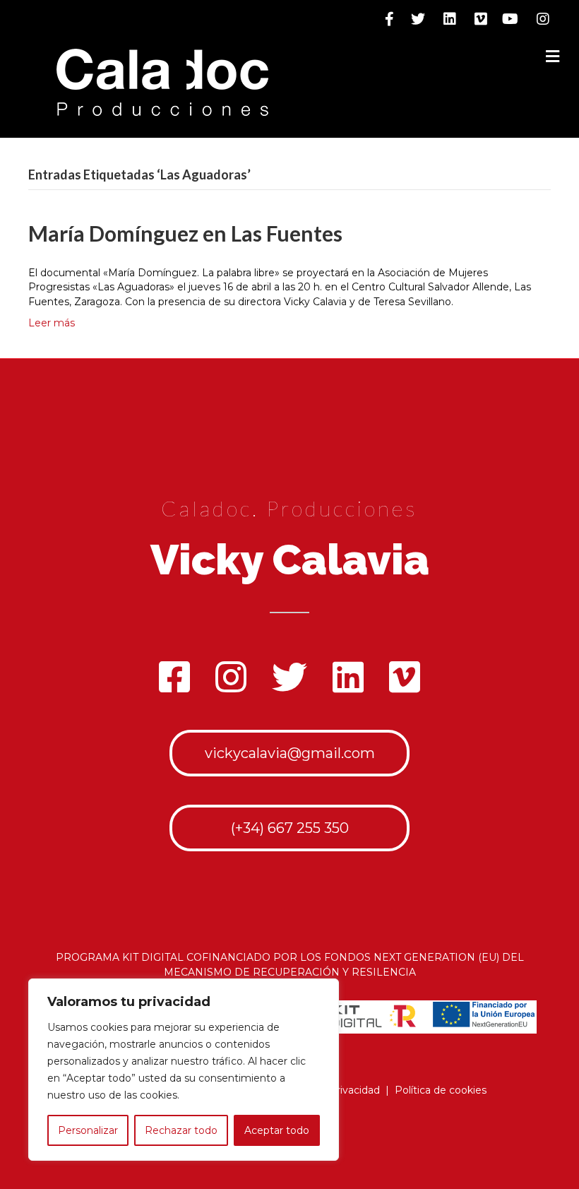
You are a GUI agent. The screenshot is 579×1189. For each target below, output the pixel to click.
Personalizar (88, 1130)
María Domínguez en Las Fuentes (185, 233)
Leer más (51, 323)
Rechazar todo (181, 1130)
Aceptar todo (276, 1130)
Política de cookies (441, 1090)
